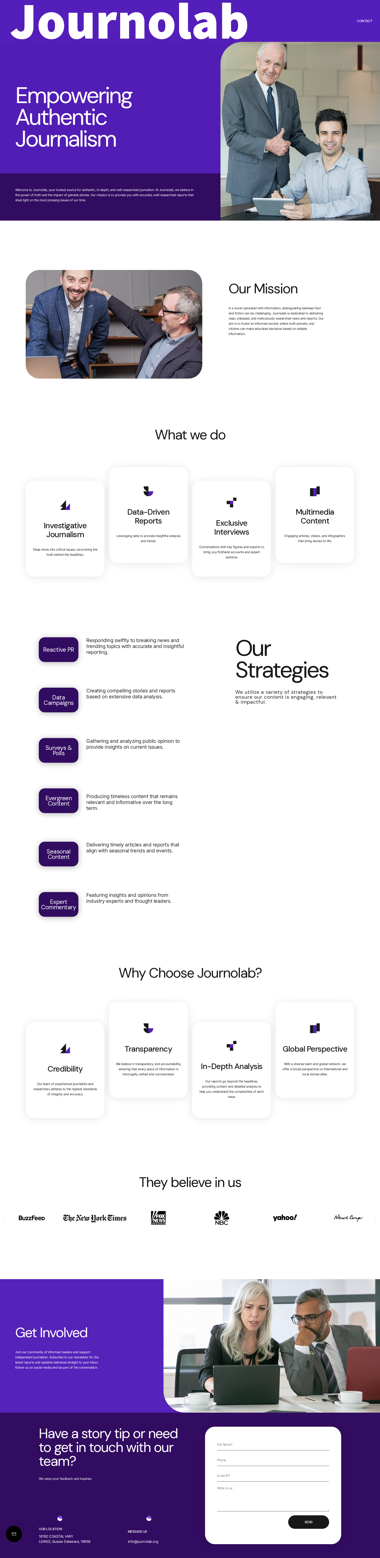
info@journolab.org (143, 1541)
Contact (364, 21)
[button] (4, 1220)
